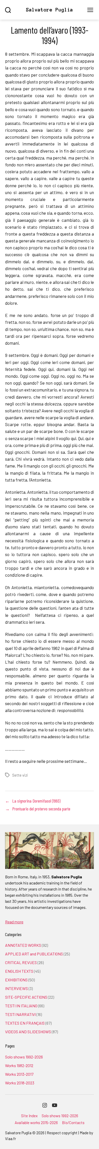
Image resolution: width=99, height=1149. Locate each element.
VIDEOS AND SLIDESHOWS (28, 1031)
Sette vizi (20, 775)
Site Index (29, 1115)
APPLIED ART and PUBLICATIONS (34, 953)
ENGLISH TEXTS (19, 971)
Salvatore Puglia (49, 9)
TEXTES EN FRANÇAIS (25, 1023)
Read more (14, 921)
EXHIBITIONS (16, 979)
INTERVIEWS (16, 988)
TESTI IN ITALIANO (21, 1005)
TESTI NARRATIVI (20, 1014)
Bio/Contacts (73, 1122)
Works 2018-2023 (19, 1082)
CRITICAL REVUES (21, 962)
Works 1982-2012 (19, 1065)
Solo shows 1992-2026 (24, 1056)
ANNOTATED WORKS (23, 945)
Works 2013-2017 (19, 1074)
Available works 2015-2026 (36, 1122)
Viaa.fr (10, 1138)
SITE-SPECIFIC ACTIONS (26, 997)
